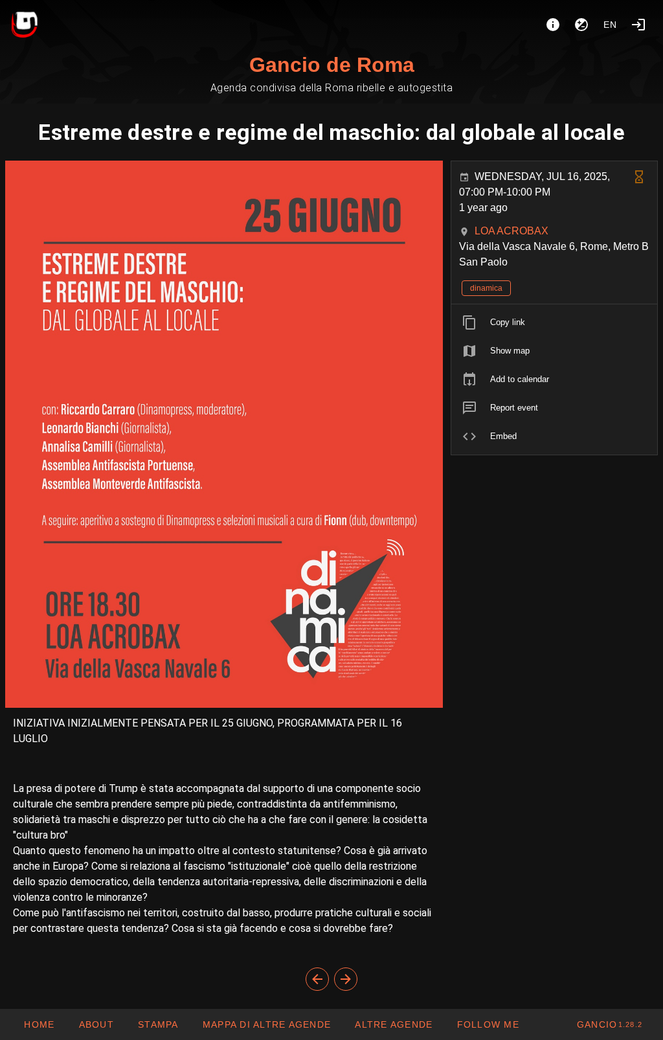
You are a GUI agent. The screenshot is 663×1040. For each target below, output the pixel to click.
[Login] (638, 24)
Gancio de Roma (331, 64)
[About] (553, 24)
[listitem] (554, 322)
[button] (393, 1024)
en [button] (610, 24)
